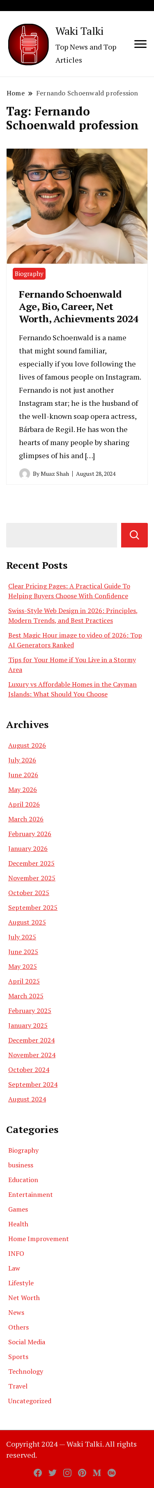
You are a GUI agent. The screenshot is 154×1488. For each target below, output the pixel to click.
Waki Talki (79, 31)
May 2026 (22, 789)
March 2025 (26, 995)
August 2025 (27, 922)
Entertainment (30, 1194)
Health (18, 1223)
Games (18, 1209)
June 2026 (23, 774)
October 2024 (28, 1069)
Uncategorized (29, 1400)
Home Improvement (38, 1238)
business (20, 1164)
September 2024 (32, 1084)
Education (23, 1179)
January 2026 (28, 848)
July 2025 (22, 936)
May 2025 (22, 966)
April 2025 (24, 981)
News (16, 1312)
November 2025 (31, 877)
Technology (25, 1371)
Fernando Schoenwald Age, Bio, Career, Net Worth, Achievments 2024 (79, 306)
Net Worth (24, 1297)
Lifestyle (21, 1282)
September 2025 (32, 907)
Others (18, 1327)
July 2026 (22, 759)
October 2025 (28, 892)
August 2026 (27, 745)
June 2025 (23, 951)
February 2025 (29, 1010)
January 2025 (28, 1025)
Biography (29, 273)
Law (14, 1268)
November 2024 (31, 1054)
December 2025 (31, 863)
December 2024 (31, 1040)
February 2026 (29, 833)
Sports (18, 1356)
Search (134, 535)
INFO (16, 1253)
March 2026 (26, 818)
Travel (18, 1386)
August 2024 (27, 1099)
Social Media (26, 1341)
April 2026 (24, 804)
